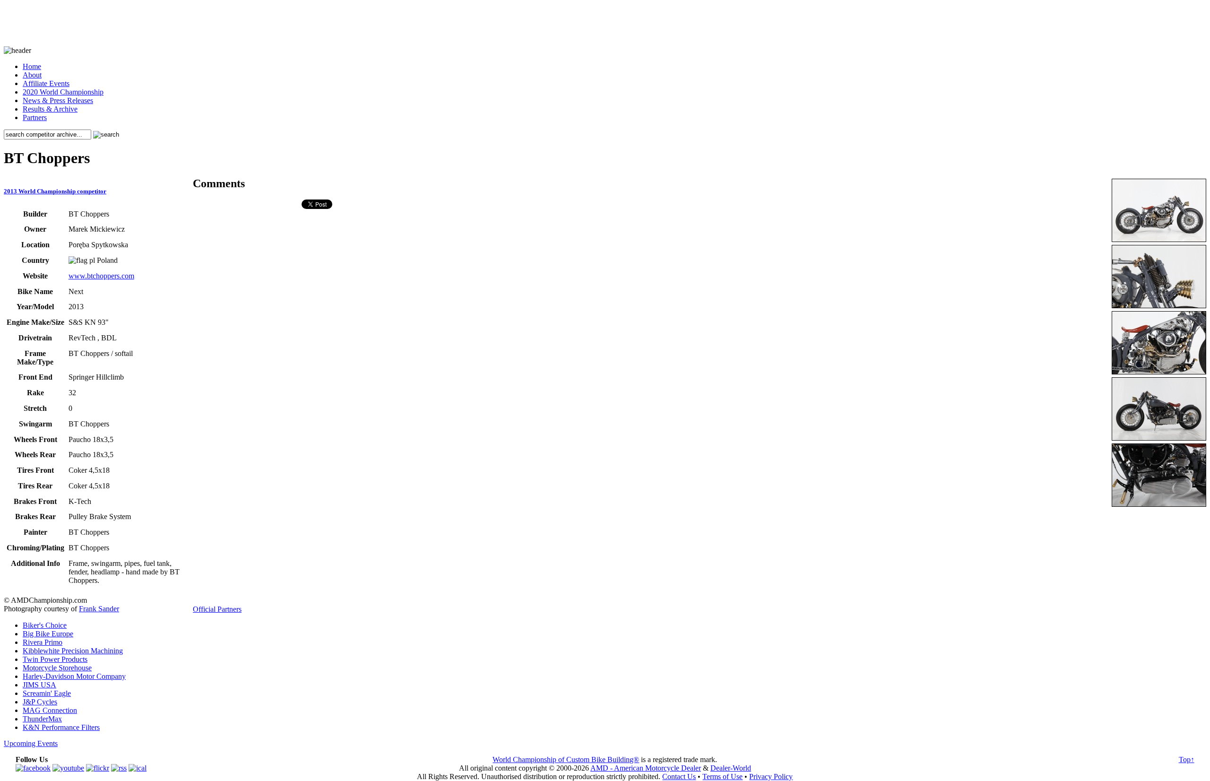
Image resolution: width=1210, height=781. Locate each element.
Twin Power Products (55, 659)
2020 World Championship (63, 92)
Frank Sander (99, 609)
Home (32, 66)
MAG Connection (50, 710)
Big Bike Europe (48, 634)
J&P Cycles (40, 702)
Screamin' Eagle (47, 693)
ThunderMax (42, 719)
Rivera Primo (42, 642)
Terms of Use (722, 776)
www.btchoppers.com (101, 276)
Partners (35, 117)
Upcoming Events (31, 743)
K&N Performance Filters (61, 727)
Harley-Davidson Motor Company (74, 676)
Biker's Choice (45, 625)
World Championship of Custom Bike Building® (566, 759)
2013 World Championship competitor (55, 191)
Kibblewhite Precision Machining (73, 651)
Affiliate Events (46, 83)
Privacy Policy (771, 776)
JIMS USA (39, 685)
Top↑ (1186, 759)
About (32, 75)
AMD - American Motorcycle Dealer (645, 768)
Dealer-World (730, 768)
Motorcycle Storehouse (57, 668)
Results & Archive (50, 109)
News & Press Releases (58, 100)
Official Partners (217, 609)
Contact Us (679, 776)
